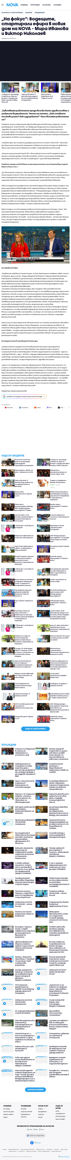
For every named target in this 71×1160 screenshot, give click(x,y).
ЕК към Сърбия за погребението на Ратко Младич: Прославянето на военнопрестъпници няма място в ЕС (58, 947)
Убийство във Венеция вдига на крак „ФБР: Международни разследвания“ (58, 593)
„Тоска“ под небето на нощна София (58, 580)
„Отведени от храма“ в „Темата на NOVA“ (58, 684)
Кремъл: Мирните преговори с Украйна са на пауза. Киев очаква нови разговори (24, 961)
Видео (5, 1117)
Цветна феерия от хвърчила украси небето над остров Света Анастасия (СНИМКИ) (24, 946)
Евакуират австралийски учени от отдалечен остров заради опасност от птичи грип (58, 917)
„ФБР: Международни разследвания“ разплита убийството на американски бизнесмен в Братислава (59, 708)
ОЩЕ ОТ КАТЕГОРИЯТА (35, 729)
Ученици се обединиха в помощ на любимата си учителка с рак (25, 752)
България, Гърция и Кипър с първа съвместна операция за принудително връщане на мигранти (25, 932)
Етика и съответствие (44, 1151)
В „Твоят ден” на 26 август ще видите (24, 626)
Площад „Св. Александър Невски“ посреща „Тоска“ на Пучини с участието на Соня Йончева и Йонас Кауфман (24, 652)
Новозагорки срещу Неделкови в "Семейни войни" (58, 602)
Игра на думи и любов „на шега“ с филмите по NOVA (24, 471)
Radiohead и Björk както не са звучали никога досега (24, 536)
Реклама (4, 1149)
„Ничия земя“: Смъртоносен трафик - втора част (58, 675)
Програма (35, 5)
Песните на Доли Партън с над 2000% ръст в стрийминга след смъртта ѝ (24, 894)
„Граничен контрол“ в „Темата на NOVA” (22, 695)
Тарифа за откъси (40, 1149)
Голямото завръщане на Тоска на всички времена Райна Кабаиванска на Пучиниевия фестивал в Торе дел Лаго (59, 665)
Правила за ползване (31, 1151)
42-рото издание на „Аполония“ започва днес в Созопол (59, 517)
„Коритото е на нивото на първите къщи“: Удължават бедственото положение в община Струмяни (58, 990)
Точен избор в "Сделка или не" (24, 601)
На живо (57, 5)
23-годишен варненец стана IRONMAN (25, 1012)
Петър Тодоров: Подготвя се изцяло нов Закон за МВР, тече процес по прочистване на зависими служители (58, 754)
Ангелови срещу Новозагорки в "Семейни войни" (59, 558)
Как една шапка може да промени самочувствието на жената (25, 810)
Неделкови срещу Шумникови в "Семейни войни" (58, 718)
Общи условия (64, 1149)
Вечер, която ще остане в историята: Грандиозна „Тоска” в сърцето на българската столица (24, 582)
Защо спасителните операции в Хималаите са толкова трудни (24, 784)
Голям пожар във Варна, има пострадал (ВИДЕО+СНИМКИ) (57, 1003)
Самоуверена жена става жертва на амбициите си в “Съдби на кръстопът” (59, 695)
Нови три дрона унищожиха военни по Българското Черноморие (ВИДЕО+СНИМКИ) (25, 1061)
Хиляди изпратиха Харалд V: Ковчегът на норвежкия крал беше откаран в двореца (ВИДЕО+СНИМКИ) (24, 975)
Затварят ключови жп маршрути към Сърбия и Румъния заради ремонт (58, 1049)
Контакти (56, 1149)
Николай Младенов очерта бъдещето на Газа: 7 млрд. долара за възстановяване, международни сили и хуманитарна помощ (25, 1075)
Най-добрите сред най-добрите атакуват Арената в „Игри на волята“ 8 (23, 593)
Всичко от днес (8, 1111)
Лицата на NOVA (26, 1111)
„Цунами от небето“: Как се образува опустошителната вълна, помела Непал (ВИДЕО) (58, 1024)
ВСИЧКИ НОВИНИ (35, 1089)
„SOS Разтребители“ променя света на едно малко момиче (23, 685)
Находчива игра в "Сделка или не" (24, 717)
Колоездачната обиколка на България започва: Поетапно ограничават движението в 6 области (25, 838)
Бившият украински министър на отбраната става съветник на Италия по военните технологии (24, 853)
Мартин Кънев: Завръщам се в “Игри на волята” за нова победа (24, 675)
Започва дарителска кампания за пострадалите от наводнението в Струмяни (25, 1024)
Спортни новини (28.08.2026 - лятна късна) (57, 893)
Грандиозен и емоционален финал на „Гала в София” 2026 (58, 472)
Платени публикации (56, 1151)
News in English (60, 1119)
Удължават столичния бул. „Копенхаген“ (56, 1013)
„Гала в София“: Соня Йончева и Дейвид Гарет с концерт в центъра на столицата (24, 518)
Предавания (42, 1111)
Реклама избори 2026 (13, 1149)
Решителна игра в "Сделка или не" (59, 547)
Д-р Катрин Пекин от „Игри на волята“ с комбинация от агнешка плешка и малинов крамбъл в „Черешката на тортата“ (24, 615)
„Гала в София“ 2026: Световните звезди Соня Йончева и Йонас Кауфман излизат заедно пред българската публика (59, 614)
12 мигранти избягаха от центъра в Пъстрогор (59, 1035)
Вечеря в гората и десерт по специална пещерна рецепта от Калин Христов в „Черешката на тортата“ (24, 560)
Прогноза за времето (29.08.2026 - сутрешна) (25, 822)
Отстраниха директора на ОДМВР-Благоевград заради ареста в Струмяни (24, 989)
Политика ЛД (21, 1151)
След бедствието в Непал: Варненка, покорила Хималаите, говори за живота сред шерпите (59, 785)
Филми (40, 1117)
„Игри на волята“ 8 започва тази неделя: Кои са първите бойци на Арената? (24, 483)
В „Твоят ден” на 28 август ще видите (24, 526)
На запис (46, 5)
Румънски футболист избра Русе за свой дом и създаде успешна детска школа (59, 798)
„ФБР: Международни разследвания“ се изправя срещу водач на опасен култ (59, 538)
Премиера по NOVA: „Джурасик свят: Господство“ (57, 527)
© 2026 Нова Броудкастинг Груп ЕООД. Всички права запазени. (16, 1156)
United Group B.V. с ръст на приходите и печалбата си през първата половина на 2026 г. (25, 1037)
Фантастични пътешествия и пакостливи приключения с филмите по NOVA (59, 651)
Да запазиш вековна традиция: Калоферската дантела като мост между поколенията (58, 811)
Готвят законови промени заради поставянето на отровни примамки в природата (58, 931)
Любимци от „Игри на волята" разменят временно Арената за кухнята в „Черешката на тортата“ (24, 640)
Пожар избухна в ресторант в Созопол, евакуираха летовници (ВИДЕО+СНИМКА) (59, 852)
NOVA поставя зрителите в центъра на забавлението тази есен (24, 706)
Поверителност (13, 1151)
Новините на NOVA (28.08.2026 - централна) (23, 1002)
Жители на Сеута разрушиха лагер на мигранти (24, 914)
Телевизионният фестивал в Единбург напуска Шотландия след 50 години (24, 881)
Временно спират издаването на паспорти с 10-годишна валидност (58, 1060)
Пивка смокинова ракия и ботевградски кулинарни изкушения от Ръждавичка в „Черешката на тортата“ (59, 495)
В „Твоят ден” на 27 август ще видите (24, 570)
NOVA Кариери (60, 1116)
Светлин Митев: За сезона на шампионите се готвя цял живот (60, 638)
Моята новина (8, 1114)
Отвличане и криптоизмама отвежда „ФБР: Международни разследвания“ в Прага (24, 507)
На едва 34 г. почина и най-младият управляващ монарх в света (59, 1073)
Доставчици (49, 1149)
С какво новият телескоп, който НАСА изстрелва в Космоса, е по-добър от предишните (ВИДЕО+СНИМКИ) (24, 868)
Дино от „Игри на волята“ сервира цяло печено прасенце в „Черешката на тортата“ (60, 628)
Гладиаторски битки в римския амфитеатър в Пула (59, 904)
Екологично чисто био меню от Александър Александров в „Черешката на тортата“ (24, 462)
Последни (6, 1109)
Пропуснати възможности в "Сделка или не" (23, 494)
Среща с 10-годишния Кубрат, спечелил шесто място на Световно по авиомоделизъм (25, 798)
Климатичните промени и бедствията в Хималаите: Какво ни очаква (58, 768)
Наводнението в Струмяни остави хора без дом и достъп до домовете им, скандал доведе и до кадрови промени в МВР (25, 770)
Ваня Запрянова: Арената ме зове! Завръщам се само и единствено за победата (59, 572)
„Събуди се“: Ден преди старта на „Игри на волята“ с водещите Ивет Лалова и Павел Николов (60, 462)
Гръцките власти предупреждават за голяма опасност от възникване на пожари (59, 824)
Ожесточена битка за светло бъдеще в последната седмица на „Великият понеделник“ (23, 664)
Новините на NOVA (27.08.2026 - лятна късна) (23, 904)
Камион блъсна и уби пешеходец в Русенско (24, 1048)
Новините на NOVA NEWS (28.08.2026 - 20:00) (57, 972)
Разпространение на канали (27, 1149)
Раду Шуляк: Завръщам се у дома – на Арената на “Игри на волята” (24, 548)
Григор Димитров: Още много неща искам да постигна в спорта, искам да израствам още (58, 961)
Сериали (41, 1114)
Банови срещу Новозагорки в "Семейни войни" (59, 506)
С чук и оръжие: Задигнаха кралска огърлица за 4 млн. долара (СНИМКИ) (58, 866)
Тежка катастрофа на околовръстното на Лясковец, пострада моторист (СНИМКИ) (59, 882)
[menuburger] (2, 5)
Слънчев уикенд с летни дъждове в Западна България (57, 835)
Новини (24, 5)
